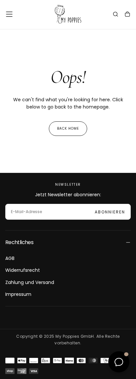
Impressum (18, 294)
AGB (10, 258)
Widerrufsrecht (22, 270)
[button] (9, 14)
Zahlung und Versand (29, 282)
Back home (68, 128)
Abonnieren (110, 212)
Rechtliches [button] (19, 242)
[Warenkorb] (127, 15)
